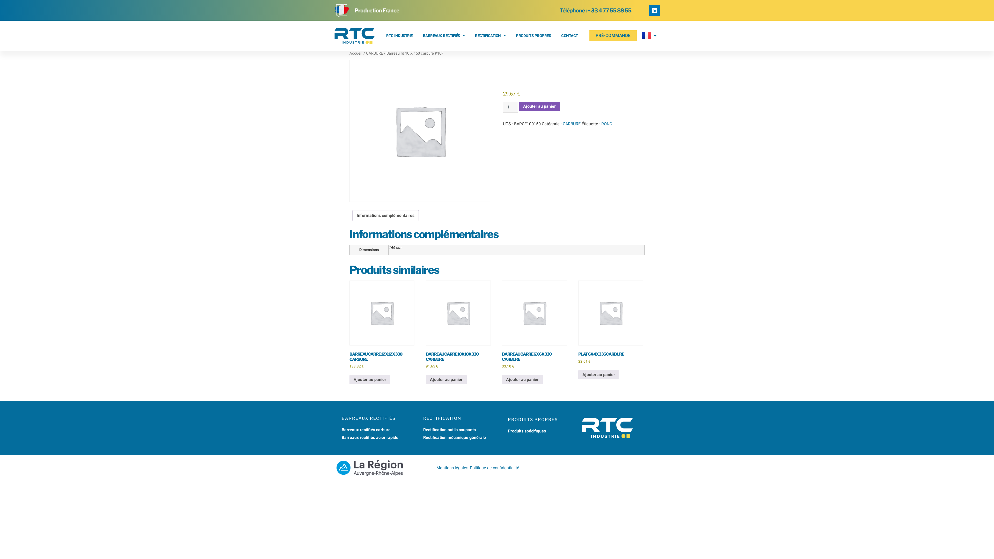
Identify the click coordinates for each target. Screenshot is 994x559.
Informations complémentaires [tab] (385, 215)
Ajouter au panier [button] (370, 380)
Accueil (355, 53)
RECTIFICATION (488, 36)
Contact (569, 36)
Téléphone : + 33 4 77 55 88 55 (595, 10)
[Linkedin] (654, 10)
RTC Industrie (399, 36)
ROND (606, 124)
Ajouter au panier (539, 106)
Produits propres (533, 36)
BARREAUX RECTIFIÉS (441, 36)
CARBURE (374, 53)
